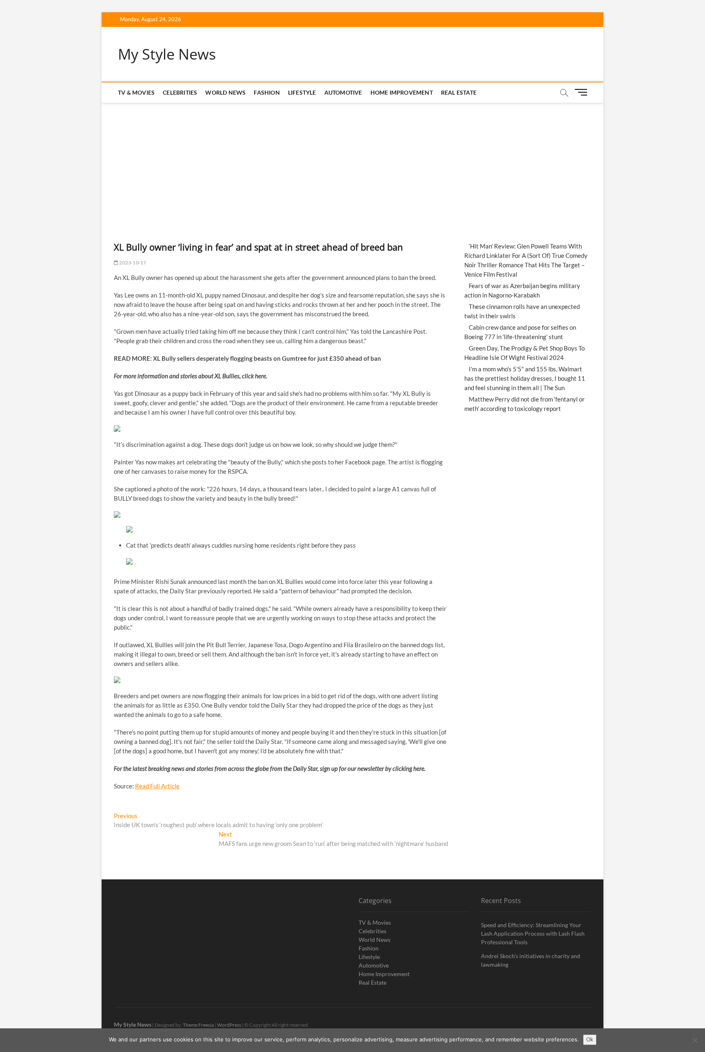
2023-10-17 (132, 263)
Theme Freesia (198, 1025)
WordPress (229, 1025)
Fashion (266, 92)
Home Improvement (401, 92)
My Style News (167, 54)
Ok (589, 1039)
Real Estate (459, 92)
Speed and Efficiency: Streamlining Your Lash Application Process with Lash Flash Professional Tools (533, 933)
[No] (695, 1040)
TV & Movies (136, 92)
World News (225, 92)
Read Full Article (157, 786)
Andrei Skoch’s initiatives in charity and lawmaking (530, 960)
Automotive (343, 92)
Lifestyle (302, 92)
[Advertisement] (352, 164)
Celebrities (180, 92)
